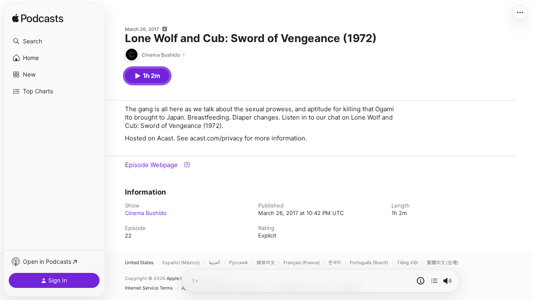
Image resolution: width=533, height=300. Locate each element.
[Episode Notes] (421, 281)
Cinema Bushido (146, 213)
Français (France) (302, 262)
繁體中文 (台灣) (442, 262)
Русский (238, 262)
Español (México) (181, 262)
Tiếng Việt (407, 262)
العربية (214, 262)
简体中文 (266, 262)
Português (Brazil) (369, 262)
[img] (37, 19)
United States (139, 262)
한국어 (335, 262)
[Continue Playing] (434, 281)
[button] (54, 41)
